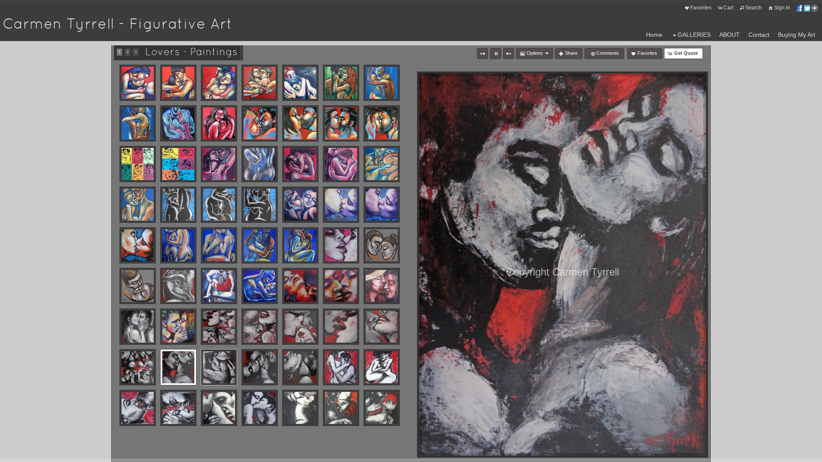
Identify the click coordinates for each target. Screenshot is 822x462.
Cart (728, 8)
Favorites (701, 8)
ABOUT (729, 34)
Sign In (782, 8)
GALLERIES (694, 34)
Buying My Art (796, 34)
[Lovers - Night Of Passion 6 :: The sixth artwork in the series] (260, 286)
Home (654, 34)
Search (753, 8)
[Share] (807, 8)
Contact (758, 34)
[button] (482, 53)
